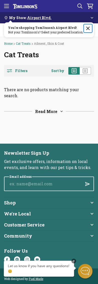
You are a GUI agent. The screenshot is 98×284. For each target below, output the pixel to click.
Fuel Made (36, 279)
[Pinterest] (17, 259)
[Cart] (90, 6)
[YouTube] (37, 259)
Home (8, 43)
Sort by (57, 71)
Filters (21, 71)
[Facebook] (7, 259)
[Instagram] (27, 259)
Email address (21, 177)
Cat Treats (23, 43)
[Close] (88, 28)
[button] (85, 271)
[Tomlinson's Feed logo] (25, 6)
